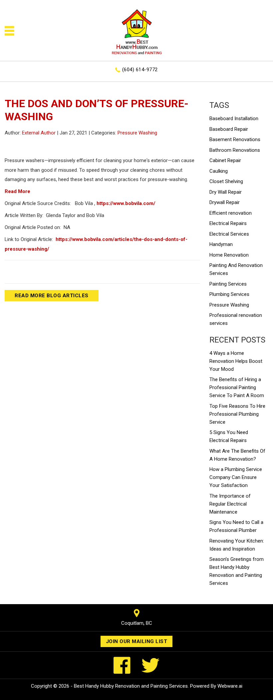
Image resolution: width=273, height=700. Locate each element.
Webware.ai (229, 686)
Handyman (221, 244)
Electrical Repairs (228, 223)
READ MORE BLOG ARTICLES (52, 296)
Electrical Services (229, 234)
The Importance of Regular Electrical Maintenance (230, 504)
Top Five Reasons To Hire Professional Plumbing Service (237, 414)
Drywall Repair (224, 202)
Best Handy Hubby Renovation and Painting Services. (131, 686)
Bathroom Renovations (234, 150)
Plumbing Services (229, 294)
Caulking (218, 171)
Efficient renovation (230, 213)
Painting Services (228, 284)
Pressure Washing (137, 133)
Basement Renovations (234, 139)
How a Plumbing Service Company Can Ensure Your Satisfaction (235, 477)
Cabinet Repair (225, 160)
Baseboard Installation (233, 118)
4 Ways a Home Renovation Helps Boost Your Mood (235, 361)
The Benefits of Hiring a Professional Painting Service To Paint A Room (236, 387)
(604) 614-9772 (140, 70)
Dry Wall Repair (225, 192)
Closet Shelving (226, 181)
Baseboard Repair (228, 129)
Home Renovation (229, 255)
